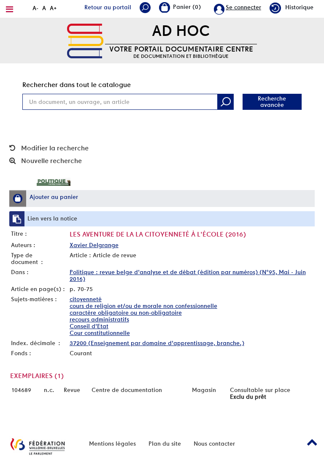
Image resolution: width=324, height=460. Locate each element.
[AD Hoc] (85, 40)
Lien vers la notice (52, 218)
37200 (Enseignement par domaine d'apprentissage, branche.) (157, 343)
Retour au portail (107, 7)
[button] (17, 198)
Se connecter (243, 7)
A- (35, 8)
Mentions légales (112, 443)
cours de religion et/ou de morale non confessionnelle (143, 305)
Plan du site (164, 443)
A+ (53, 8)
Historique (299, 7)
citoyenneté (86, 299)
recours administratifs (99, 319)
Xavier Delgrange (94, 245)
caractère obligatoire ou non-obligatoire (126, 312)
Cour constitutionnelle (100, 332)
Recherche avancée (272, 101)
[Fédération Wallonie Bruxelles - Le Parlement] (37, 446)
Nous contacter (214, 443)
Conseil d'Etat (89, 326)
